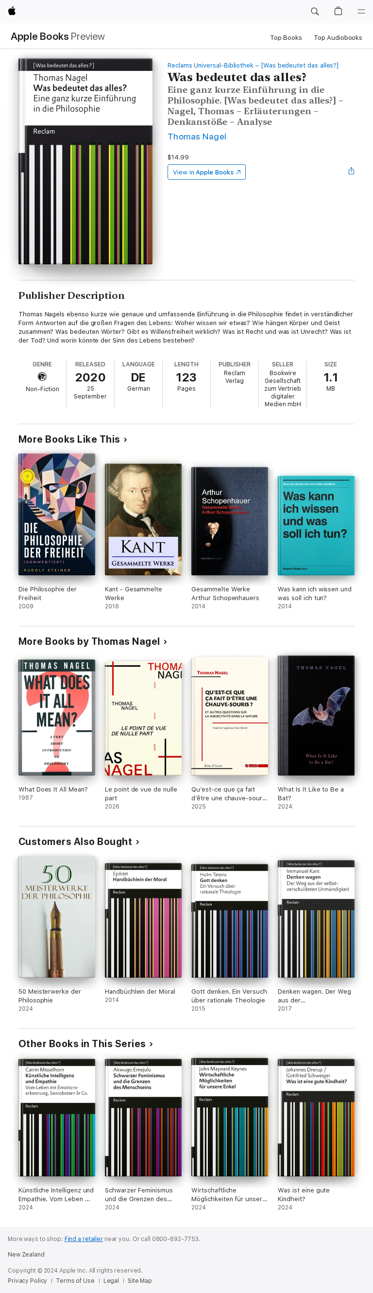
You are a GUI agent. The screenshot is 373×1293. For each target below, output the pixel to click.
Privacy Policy (27, 1280)
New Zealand (26, 1254)
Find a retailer (84, 1239)
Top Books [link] (286, 37)
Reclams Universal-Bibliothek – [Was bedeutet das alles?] (253, 65)
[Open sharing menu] (351, 172)
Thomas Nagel (197, 136)
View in (203, 172)
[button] (314, 11)
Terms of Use (75, 1280)
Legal (111, 1280)
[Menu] (361, 11)
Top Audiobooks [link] (338, 37)
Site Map (140, 1280)
